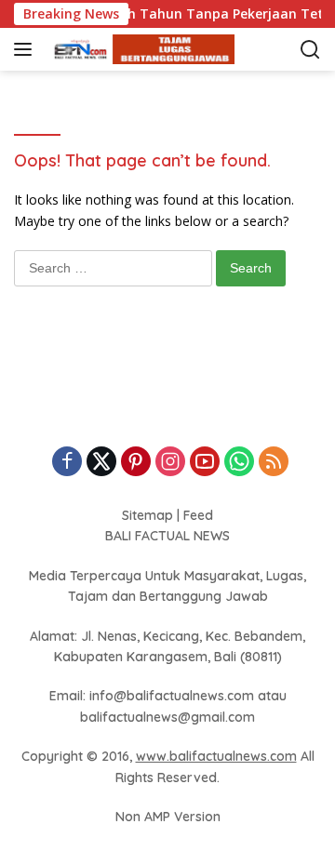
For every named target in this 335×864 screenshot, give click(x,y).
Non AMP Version (168, 816)
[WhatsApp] (239, 462)
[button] (26, 49)
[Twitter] (101, 462)
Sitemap (147, 515)
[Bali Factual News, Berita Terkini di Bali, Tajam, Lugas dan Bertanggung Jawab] (139, 49)
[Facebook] (67, 462)
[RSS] (273, 462)
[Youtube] (205, 462)
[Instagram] (170, 462)
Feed (198, 515)
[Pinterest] (136, 462)
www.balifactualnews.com (216, 756)
